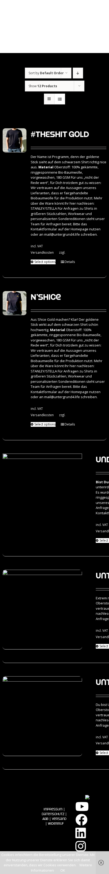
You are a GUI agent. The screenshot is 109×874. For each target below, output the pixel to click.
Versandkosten (42, 252)
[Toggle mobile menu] (95, 42)
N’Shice (46, 297)
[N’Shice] (14, 303)
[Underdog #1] (42, 493)
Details (70, 262)
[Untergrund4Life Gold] (42, 716)
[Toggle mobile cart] (78, 42)
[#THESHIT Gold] (14, 140)
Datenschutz (53, 814)
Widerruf (56, 823)
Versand (59, 819)
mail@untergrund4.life (62, 234)
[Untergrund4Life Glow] (42, 609)
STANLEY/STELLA (44, 208)
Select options (45, 262)
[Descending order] (78, 73)
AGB (45, 819)
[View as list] (59, 99)
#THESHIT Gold (60, 134)
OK (62, 870)
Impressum (53, 809)
